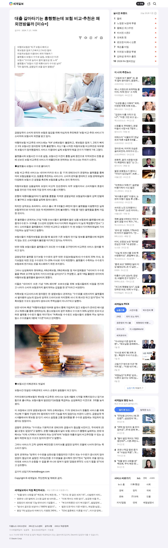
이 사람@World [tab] (136, 329)
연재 (135, 502)
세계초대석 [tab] (121, 335)
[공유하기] (148, 3)
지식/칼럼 (121, 502)
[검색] (155, 3)
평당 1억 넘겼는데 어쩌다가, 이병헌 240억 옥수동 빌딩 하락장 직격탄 (37, 510)
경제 (121, 490)
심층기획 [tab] (120, 310)
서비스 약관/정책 (61, 526)
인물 (148, 496)
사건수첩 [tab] (134, 310)
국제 (148, 490)
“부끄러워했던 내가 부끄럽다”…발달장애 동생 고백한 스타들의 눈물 (82, 502)
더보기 (134, 388)
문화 (121, 496)
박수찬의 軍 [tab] (148, 310)
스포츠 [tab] (152, 478)
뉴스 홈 (121, 484)
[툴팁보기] (155, 13)
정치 (135, 490)
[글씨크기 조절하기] (96, 38)
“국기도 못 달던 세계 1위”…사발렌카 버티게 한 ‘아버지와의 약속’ (82, 494)
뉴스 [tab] (138, 478)
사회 (148, 484)
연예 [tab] (145, 478)
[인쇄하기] (101, 38)
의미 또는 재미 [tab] (132, 316)
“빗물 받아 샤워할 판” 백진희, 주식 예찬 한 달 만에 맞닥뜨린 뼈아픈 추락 (37, 494)
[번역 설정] (90, 38)
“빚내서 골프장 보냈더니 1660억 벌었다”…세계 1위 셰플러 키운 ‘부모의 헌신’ (37, 506)
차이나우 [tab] (120, 329)
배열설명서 (148, 502)
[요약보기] (80, 38)
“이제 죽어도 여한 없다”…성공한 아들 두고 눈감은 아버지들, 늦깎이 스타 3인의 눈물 (82, 498)
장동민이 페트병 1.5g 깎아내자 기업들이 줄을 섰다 (37, 502)
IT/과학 (135, 496)
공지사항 (48, 526)
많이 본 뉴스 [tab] (124, 409)
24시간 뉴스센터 (35, 526)
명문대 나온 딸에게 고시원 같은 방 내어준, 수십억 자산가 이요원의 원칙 (37, 498)
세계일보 (18, 3)
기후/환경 (135, 484)
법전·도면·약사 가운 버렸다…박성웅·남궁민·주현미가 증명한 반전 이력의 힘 (82, 506)
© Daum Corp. (15, 538)
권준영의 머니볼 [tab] (124, 322)
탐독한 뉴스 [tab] (145, 409)
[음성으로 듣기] (85, 38)
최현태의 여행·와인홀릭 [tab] (145, 322)
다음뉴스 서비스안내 (17, 526)
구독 (141, 3)
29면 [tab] (119, 316)
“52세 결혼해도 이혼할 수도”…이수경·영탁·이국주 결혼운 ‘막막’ (82, 510)
